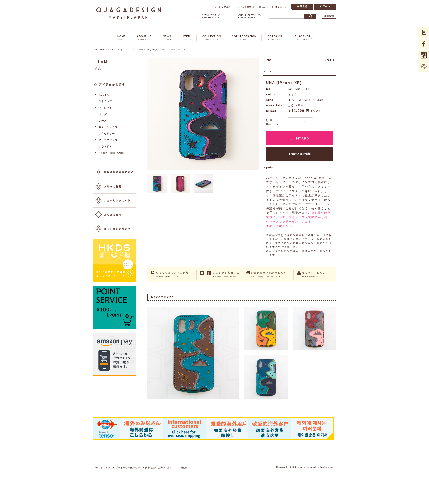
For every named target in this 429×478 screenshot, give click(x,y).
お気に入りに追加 (300, 153)
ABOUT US (144, 37)
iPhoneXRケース (147, 49)
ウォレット (105, 107)
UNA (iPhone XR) (284, 83)
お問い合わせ (263, 7)
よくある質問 (244, 7)
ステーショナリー (109, 127)
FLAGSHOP (303, 37)
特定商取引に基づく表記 (158, 467)
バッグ (103, 114)
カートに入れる (299, 138)
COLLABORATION (244, 37)
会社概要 (182, 467)
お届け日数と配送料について (270, 274)
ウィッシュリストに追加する (175, 274)
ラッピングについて (315, 274)
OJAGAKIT (275, 37)
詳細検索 (329, 16)
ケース (103, 120)
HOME (121, 37)
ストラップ (105, 101)
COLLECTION (211, 37)
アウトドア (105, 146)
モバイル (125, 49)
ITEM (186, 37)
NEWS (167, 37)
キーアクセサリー (109, 140)
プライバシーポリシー (127, 467)
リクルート (280, 7)
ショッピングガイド (223, 7)
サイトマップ (102, 467)
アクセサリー (107, 133)
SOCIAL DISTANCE (112, 153)
